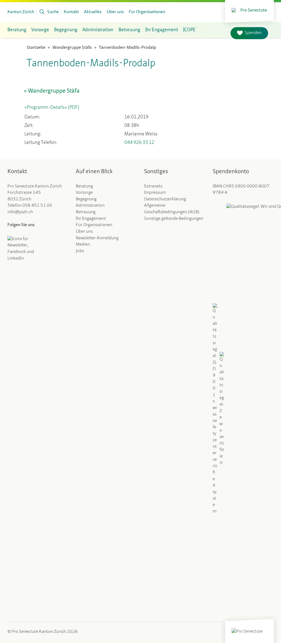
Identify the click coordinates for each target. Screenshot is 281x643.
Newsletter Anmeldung (97, 238)
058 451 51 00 (37, 205)
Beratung (16, 30)
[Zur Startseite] (249, 10)
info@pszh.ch (20, 212)
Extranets (153, 186)
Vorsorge (40, 30)
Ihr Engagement (161, 30)
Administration (97, 30)
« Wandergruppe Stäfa (52, 91)
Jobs (80, 251)
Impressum (155, 192)
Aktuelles (93, 12)
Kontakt (71, 12)
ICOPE (189, 30)
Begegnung (65, 30)
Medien (83, 244)
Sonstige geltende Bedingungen (173, 219)
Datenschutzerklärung (165, 199)
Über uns (115, 12)
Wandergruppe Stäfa (72, 47)
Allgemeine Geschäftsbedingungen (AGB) (171, 208)
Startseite (36, 47)
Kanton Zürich (20, 12)
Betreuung (129, 30)
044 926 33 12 (139, 142)
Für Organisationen (147, 12)
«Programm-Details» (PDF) (51, 107)
